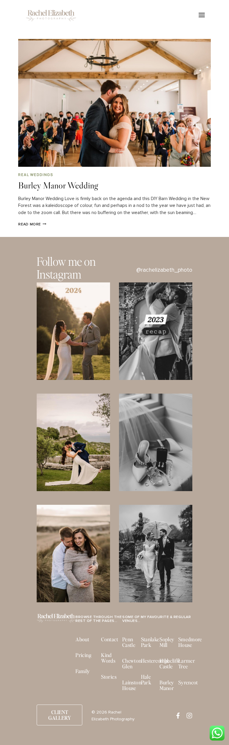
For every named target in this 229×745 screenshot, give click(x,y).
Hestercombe (155, 660)
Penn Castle (128, 642)
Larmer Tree (186, 663)
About (82, 639)
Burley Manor (167, 685)
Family (82, 671)
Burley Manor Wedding (58, 185)
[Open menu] (201, 15)
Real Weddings (35, 174)
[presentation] (114, 103)
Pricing (83, 655)
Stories (108, 676)
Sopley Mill (167, 642)
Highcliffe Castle (170, 663)
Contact (109, 639)
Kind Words (108, 658)
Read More (32, 224)
